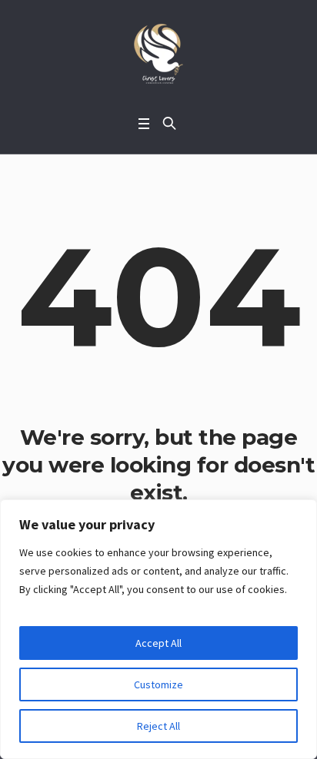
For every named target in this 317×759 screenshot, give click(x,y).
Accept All (158, 643)
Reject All (158, 726)
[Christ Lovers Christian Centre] (158, 53)
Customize (158, 684)
